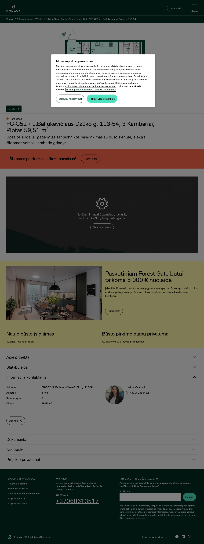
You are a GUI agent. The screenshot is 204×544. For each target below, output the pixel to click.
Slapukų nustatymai (70, 98)
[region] (103, 80)
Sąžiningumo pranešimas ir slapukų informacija (91, 89)
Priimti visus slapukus (102, 98)
